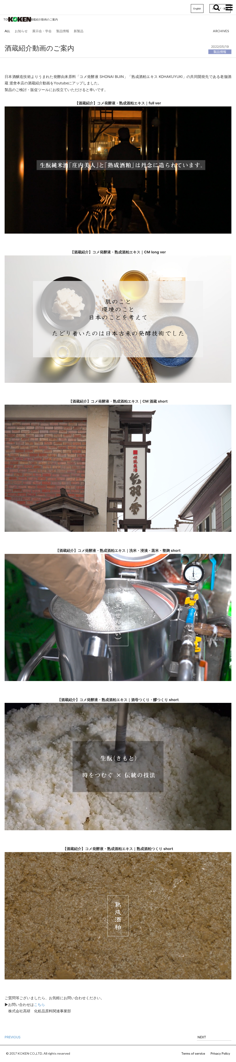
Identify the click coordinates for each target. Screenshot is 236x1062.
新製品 (78, 31)
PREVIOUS (13, 1037)
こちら (39, 1004)
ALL (7, 31)
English (197, 8)
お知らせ (21, 31)
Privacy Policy (220, 1053)
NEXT (202, 1037)
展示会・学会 (42, 31)
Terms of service (193, 1053)
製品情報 (62, 31)
